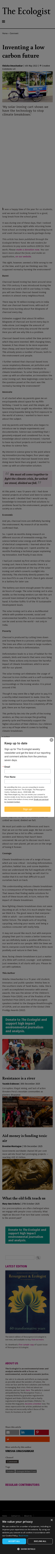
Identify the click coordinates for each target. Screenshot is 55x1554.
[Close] (51, 740)
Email (7, 767)
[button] (27, 1548)
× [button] (51, 1520)
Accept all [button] (14, 1541)
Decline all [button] (40, 1541)
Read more (23, 1535)
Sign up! (27, 809)
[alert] (27, 1535)
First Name (10, 777)
